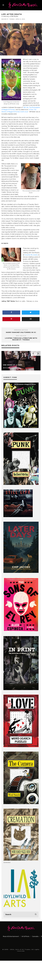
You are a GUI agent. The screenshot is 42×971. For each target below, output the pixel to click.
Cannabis (35, 936)
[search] (36, 914)
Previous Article (21, 330)
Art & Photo (25, 936)
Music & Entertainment (11, 936)
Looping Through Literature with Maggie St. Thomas (21, 339)
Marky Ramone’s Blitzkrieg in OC (21, 332)
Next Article (21, 335)
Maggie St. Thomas (8, 19)
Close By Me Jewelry (31, 255)
